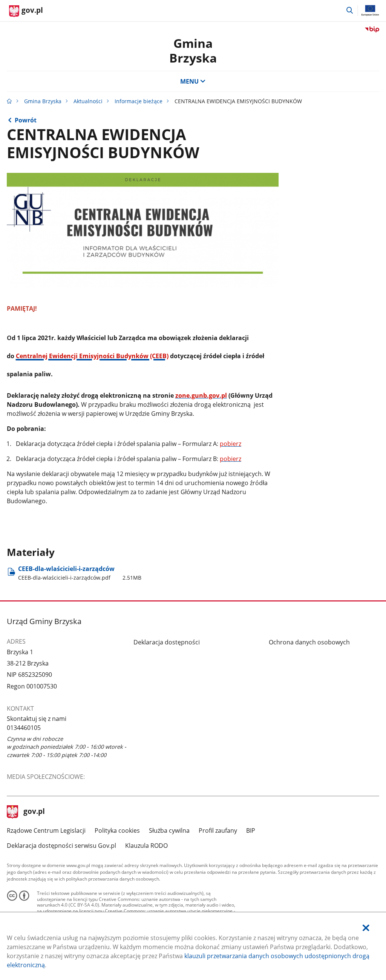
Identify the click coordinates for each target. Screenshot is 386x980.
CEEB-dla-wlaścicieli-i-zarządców (79, 573)
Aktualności (88, 101)
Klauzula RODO (146, 845)
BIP (250, 830)
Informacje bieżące (138, 101)
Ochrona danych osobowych (309, 642)
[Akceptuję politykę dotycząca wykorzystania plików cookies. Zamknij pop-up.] (366, 927)
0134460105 (24, 728)
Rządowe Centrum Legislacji (46, 830)
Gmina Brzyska (193, 50)
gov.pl (34, 812)
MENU (189, 81)
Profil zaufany (218, 830)
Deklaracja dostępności (166, 642)
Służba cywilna (169, 830)
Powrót (26, 120)
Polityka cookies (117, 830)
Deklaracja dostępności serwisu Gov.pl (61, 845)
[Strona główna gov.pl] (9, 101)
